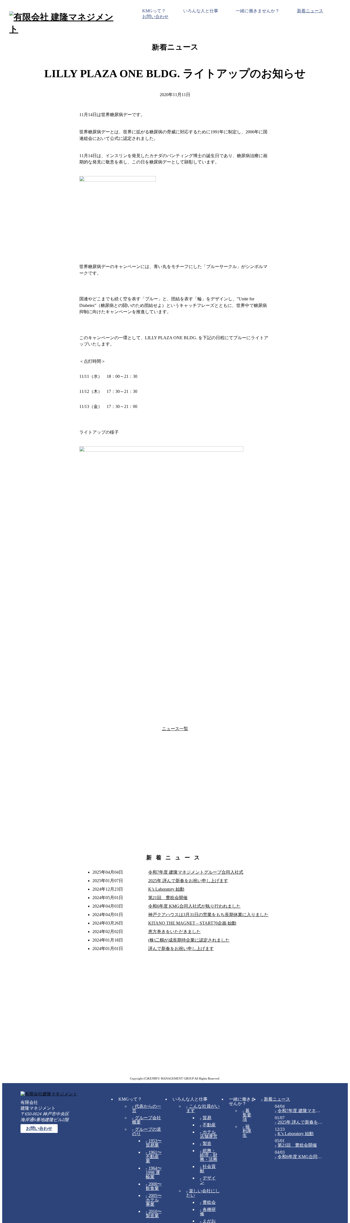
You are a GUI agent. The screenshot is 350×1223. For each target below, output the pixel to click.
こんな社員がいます (203, 1108)
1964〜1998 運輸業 (154, 1172)
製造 (207, 1143)
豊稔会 (209, 1202)
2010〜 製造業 (154, 1213)
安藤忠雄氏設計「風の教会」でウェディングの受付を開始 (70, 729)
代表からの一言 (146, 1108)
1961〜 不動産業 (154, 1156)
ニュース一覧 (175, 728)
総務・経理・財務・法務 (208, 1155)
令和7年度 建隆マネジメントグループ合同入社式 (195, 872)
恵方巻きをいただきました (174, 931)
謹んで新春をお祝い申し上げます (181, 948)
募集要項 (247, 1115)
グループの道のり (146, 1131)
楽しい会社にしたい (203, 1193)
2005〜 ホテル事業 (154, 1200)
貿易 (207, 1117)
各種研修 (208, 1211)
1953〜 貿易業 (154, 1142)
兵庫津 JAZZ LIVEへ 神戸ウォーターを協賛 (280, 729)
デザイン (208, 1180)
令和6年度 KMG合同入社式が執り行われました (194, 906)
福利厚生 (247, 1131)
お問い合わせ (155, 16)
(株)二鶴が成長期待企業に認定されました (189, 940)
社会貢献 (208, 1168)
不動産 (209, 1125)
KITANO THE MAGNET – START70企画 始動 (192, 923)
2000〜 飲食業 (154, 1186)
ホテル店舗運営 (208, 1134)
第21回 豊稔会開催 (168, 897)
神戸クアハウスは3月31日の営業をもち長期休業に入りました (208, 914)
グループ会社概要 (146, 1119)
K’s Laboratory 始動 (166, 889)
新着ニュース (310, 10)
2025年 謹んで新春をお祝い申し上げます (188, 880)
